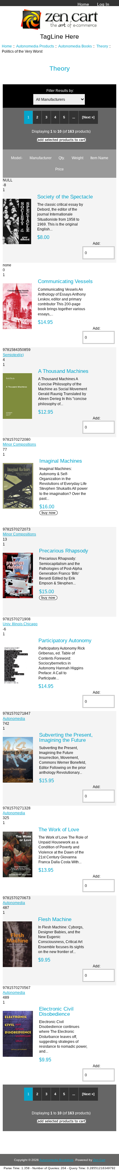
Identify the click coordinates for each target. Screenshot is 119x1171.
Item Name (99, 158)
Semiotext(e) (13, 355)
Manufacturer (41, 158)
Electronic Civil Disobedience (56, 1011)
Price (59, 169)
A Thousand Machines (63, 371)
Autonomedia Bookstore (56, 1160)
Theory (102, 46)
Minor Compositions (19, 444)
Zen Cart (99, 1160)
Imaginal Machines (60, 461)
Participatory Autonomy (65, 640)
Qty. (62, 158)
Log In (103, 4)
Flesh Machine (54, 919)
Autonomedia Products (35, 46)
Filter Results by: (60, 91)
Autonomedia (14, 718)
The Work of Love (58, 829)
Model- (17, 158)
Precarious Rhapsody (63, 551)
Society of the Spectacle (65, 197)
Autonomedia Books (75, 46)
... (73, 117)
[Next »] (88, 117)
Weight (77, 158)
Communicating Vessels (65, 281)
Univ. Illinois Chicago (20, 624)
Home (83, 4)
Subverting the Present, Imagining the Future (66, 737)
